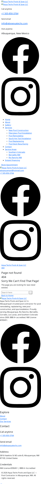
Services (8, 127)
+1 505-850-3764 (9, 13)
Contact (8, 146)
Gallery (8, 125)
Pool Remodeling (16, 136)
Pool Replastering (16, 141)
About (7, 122)
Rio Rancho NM (15, 157)
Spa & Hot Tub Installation (20, 138)
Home (7, 119)
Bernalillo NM (14, 155)
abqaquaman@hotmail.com (12, 170)
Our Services (5, 421)
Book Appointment (9, 165)
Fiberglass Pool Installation (20, 133)
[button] (1, 482)
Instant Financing (12, 160)
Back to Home (7, 295)
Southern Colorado (17, 152)
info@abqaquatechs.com (14, 23)
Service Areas (11, 149)
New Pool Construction (19, 130)
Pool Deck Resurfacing (18, 144)
